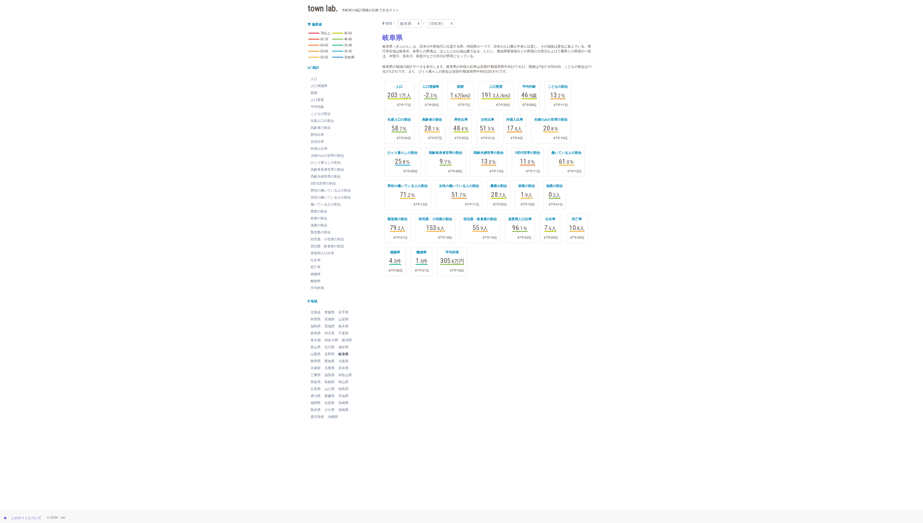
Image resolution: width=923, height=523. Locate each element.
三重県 (316, 374)
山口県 (329, 388)
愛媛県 (329, 395)
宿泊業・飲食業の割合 (327, 245)
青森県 (329, 312)
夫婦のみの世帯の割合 (327, 155)
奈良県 (343, 367)
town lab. (353, 8)
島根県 (329, 381)
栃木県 (343, 326)
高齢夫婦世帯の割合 (326, 176)
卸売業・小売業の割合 (327, 239)
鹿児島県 (317, 416)
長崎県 (343, 402)
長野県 (329, 353)
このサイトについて (26, 517)
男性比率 (317, 134)
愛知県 (329, 360)
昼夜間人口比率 (322, 252)
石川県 (329, 346)
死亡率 (316, 266)
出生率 (316, 259)
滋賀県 (329, 374)
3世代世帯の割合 (323, 183)
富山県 (316, 346)
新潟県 (347, 339)
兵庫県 (329, 367)
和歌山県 (345, 374)
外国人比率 (319, 148)
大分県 (329, 409)
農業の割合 (319, 211)
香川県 (316, 395)
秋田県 (316, 319)
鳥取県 (316, 381)
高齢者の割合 (321, 127)
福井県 (343, 346)
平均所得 (317, 287)
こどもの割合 (321, 113)
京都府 (316, 367)
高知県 (343, 395)
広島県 (316, 388)
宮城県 (329, 319)
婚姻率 (316, 273)
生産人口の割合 (322, 120)
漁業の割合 (319, 225)
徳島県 (343, 388)
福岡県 (316, 402)
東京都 (316, 339)
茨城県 (329, 326)
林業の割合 (319, 218)
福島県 (316, 326)
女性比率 (317, 141)
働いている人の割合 (326, 204)
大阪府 (343, 360)
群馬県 (316, 332)
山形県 (343, 319)
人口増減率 (319, 85)
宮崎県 (343, 409)
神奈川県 (331, 339)
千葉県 (343, 332)
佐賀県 (329, 402)
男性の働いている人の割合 (331, 190)
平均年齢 (317, 106)
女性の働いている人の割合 (331, 197)
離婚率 (316, 280)
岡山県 (343, 381)
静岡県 (316, 360)
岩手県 (343, 312)
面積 (314, 92)
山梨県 (316, 353)
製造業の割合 (321, 232)
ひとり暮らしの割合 (326, 162)
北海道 (316, 312)
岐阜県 (343, 353)
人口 (314, 78)
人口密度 (317, 99)
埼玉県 (329, 332)
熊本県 (316, 409)
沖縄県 (333, 416)
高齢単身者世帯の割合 (327, 169)
